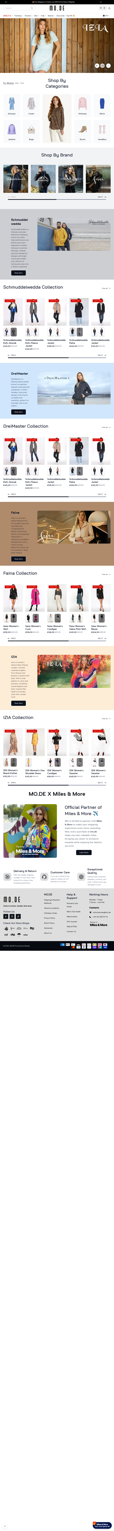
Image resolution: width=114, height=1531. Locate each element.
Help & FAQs (72, 926)
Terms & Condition (51, 908)
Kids (43, 16)
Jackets (11, 139)
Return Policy (49, 923)
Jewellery (102, 139)
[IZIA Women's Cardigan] (57, 742)
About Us (48, 933)
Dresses (11, 113)
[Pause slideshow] (108, 65)
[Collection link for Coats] (31, 103)
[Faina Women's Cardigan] (57, 598)
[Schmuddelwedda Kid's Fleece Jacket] (35, 312)
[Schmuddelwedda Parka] (79, 312)
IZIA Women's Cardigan (54, 772)
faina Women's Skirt (11, 627)
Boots (82, 139)
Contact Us (71, 931)
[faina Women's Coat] (35, 598)
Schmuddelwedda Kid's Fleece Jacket (34, 343)
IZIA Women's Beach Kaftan (10, 772)
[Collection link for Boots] (82, 129)
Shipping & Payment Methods (52, 901)
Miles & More (72, 917)
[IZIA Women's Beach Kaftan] (13, 742)
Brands (50, 16)
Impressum (48, 928)
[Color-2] (7, 332)
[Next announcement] (100, 2)
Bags (31, 139)
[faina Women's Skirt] (13, 598)
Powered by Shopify (22, 946)
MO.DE (12, 946)
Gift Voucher (72, 922)
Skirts (102, 113)
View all (105, 288)
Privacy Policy (49, 918)
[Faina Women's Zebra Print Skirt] (79, 598)
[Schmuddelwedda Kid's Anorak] (13, 312)
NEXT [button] (100, 197)
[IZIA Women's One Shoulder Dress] (35, 742)
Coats (31, 113)
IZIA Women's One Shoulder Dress (35, 772)
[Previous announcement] (6, 2)
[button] (103, 8)
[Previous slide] (97, 65)
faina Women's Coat (33, 627)
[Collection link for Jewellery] (102, 129)
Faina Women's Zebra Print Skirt (77, 627)
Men (36, 16)
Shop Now (18, 273)
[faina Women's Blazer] (101, 598)
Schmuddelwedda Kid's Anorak (12, 341)
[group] (15, 179)
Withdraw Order (50, 913)
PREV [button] (13, 355)
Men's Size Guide (73, 912)
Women (28, 16)
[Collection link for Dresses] (12, 103)
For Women (8, 83)
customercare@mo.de (102, 912)
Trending (17, 16)
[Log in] (109, 8)
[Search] (32, 8)
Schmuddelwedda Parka (78, 341)
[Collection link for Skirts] (102, 103)
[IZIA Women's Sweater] (79, 742)
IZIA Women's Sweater (76, 772)
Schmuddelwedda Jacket (56, 341)
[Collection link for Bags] (31, 129)
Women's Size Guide (72, 905)
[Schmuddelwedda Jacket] (57, 312)
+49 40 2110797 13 (100, 917)
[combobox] (19, 8)
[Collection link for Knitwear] (82, 103)
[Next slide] (102, 65)
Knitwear (83, 113)
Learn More (83, 852)
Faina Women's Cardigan (55, 627)
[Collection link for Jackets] (12, 129)
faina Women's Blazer (99, 627)
